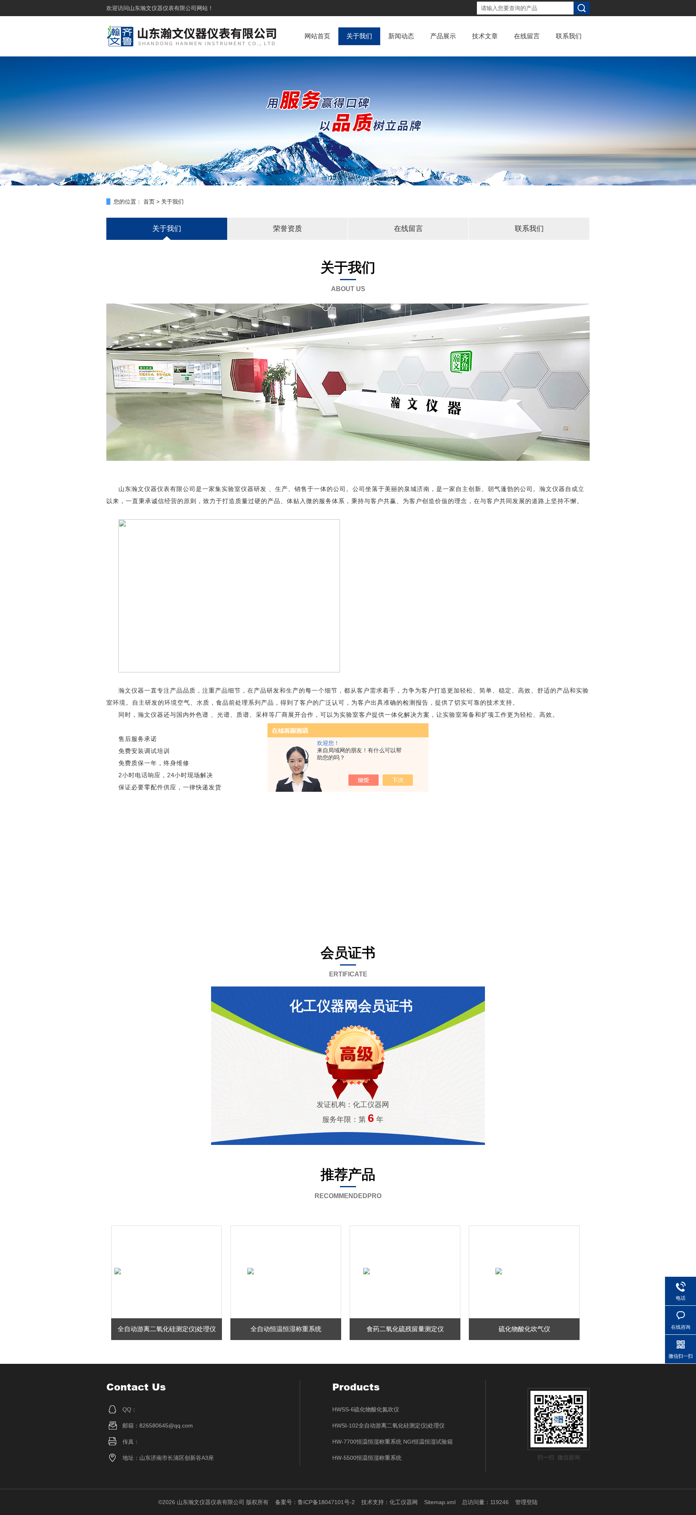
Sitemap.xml (440, 1502)
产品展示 (443, 36)
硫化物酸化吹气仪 (524, 1329)
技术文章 (485, 36)
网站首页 (317, 36)
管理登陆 (526, 1502)
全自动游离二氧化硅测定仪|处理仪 (167, 1329)
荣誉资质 (287, 229)
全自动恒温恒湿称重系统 (286, 1329)
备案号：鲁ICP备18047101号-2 (315, 1502)
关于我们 (359, 36)
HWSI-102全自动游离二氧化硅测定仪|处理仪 (388, 1425)
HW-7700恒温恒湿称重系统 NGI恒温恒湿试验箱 (392, 1441)
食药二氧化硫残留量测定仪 (405, 1329)
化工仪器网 (403, 1502)
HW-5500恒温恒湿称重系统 (367, 1458)
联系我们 (569, 36)
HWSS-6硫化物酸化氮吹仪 (365, 1409)
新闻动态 (401, 36)
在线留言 (527, 36)
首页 (149, 201)
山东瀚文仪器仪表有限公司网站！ (171, 8)
